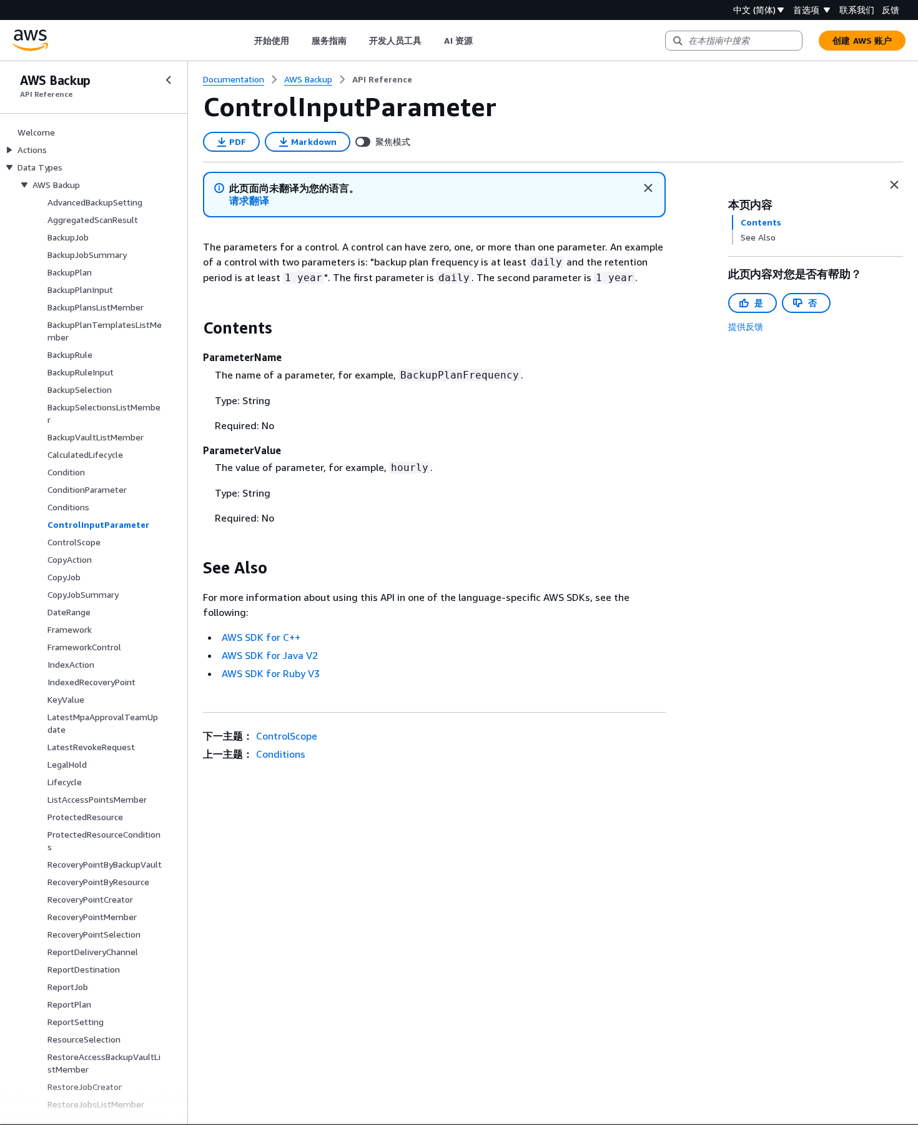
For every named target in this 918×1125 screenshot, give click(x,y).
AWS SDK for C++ (261, 637)
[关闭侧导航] (168, 80)
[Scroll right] (482, 41)
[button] (249, 201)
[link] (382, 79)
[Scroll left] (244, 41)
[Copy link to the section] (192, 328)
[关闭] (648, 188)
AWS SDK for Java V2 (270, 655)
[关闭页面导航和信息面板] (894, 185)
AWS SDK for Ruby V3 (271, 673)
